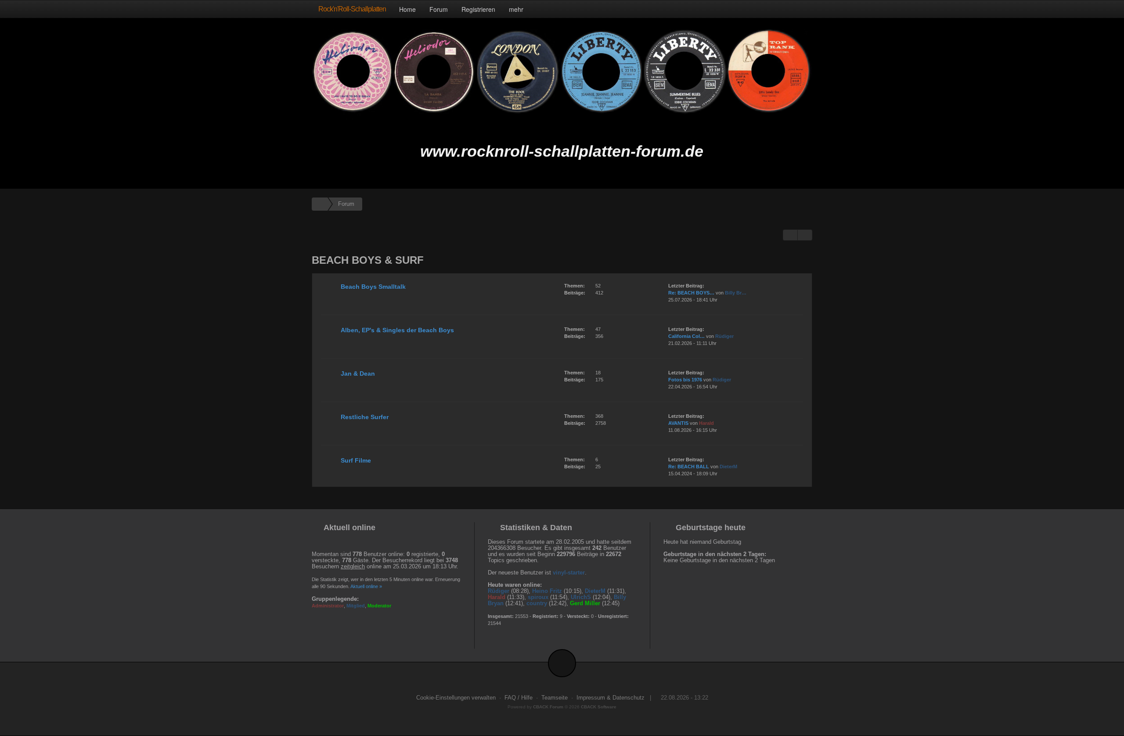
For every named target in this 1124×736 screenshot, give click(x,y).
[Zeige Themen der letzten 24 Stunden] (790, 235)
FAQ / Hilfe (518, 698)
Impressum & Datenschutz (610, 698)
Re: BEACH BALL (688, 466)
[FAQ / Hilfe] (804, 235)
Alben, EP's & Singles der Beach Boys (397, 330)
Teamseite (554, 698)
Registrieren (478, 9)
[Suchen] (784, 9)
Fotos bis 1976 (685, 379)
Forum (438, 9)
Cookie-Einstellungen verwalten (456, 698)
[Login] (803, 9)
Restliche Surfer (365, 416)
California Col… (686, 336)
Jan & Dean (358, 373)
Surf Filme (356, 460)
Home (407, 9)
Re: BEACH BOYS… (691, 292)
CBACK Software (598, 706)
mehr (517, 9)
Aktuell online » (366, 586)
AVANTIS (678, 423)
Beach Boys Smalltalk (373, 286)
